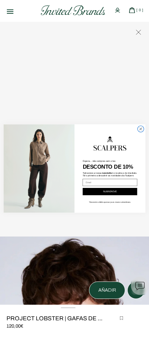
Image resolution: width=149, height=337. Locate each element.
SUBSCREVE (110, 191)
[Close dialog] (140, 129)
